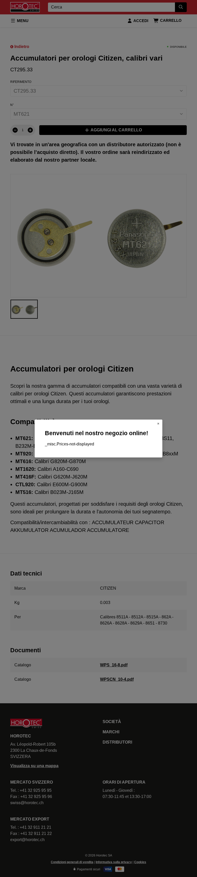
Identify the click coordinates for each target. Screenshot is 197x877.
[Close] (158, 424)
